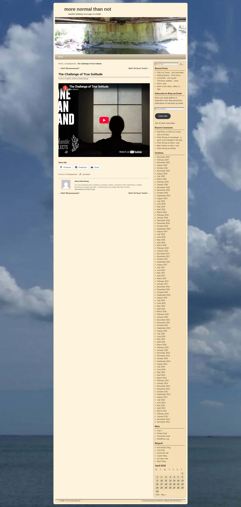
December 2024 (163, 157)
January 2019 (162, 218)
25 (166, 488)
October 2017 (162, 259)
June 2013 (161, 403)
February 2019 (163, 215)
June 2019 (161, 204)
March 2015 (162, 345)
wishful (173, 148)
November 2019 (163, 190)
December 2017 (163, 254)
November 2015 (163, 323)
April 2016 (161, 309)
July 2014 (161, 367)
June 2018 (161, 237)
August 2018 (162, 231)
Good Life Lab (162, 453)
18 (166, 484)
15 (182, 481)
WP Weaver (177, 501)
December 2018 (163, 220)
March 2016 (162, 311)
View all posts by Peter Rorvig (85, 189)
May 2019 (161, 207)
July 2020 (161, 176)
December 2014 (163, 353)
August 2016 (162, 298)
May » (163, 495)
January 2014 (162, 383)
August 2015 (162, 331)
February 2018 (163, 248)
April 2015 (161, 342)
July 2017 (161, 267)
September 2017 (163, 262)
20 (174, 484)
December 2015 (163, 320)
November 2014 (163, 356)
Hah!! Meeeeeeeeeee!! (68, 68)
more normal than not (87, 9)
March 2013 (162, 411)
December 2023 (163, 162)
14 (178, 481)
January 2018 (162, 251)
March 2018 (162, 245)
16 (157, 484)
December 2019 (163, 187)
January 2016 (162, 317)
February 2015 (163, 347)
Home (60, 57)
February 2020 (163, 182)
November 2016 (163, 289)
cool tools (161, 450)
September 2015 (163, 328)
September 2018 (163, 229)
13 (174, 481)
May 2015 (161, 339)
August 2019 (162, 198)
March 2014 (162, 378)
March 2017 (162, 278)
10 (161, 481)
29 (182, 488)
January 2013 (162, 416)
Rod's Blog (161, 461)
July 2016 (161, 300)
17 (161, 484)
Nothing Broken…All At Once (168, 75)
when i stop (161, 84)
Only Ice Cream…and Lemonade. (170, 73)
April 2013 (161, 408)
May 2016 (161, 306)
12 (170, 481)
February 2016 (163, 314)
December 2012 (163, 419)
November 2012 (163, 422)
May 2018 (161, 240)
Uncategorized (70, 64)
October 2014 (162, 358)
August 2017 (162, 265)
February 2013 (163, 414)
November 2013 (163, 389)
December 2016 (163, 287)
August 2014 (162, 364)
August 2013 (162, 397)
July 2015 (161, 334)
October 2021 (162, 168)
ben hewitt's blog (163, 448)
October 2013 (162, 392)
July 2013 (161, 400)
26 (170, 488)
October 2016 (162, 292)
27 (174, 488)
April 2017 (161, 276)
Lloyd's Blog (162, 456)
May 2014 (161, 372)
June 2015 (161, 336)
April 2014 (161, 375)
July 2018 (161, 234)
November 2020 (163, 171)
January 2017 (162, 284)
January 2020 (162, 185)
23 (157, 488)
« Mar (157, 495)
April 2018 (161, 243)
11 (166, 481)
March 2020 (162, 179)
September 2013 (163, 394)
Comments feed (163, 436)
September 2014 (163, 361)
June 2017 (161, 270)
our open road (162, 459)
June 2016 (161, 303)
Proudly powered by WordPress (152, 501)
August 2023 (162, 165)
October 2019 (162, 193)
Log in (159, 430)
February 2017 (163, 281)
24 (161, 488)
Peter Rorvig (83, 79)
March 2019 (162, 212)
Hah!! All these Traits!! (139, 68)
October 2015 (162, 325)
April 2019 (161, 209)
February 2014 (163, 380)
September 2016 (163, 295)
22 (182, 484)
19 (170, 484)
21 (178, 484)
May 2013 (161, 405)
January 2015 (162, 350)
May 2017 (161, 273)
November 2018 (163, 223)
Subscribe (162, 116)
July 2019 (161, 201)
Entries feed (162, 433)
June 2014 (161, 369)
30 (157, 491)
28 (178, 488)
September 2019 (163, 196)
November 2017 (163, 256)
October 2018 (162, 226)
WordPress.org (163, 439)
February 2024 (163, 160)
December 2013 (163, 386)
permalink (86, 174)
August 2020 (162, 174)
